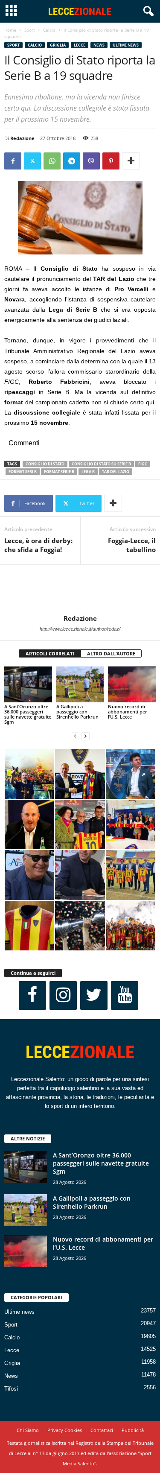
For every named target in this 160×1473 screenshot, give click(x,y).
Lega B (88, 471)
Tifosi (11, 1388)
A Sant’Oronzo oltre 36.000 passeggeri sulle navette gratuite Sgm (27, 714)
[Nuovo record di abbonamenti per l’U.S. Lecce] (132, 684)
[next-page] (85, 736)
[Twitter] (32, 161)
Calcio (49, 30)
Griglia (58, 45)
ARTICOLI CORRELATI (50, 653)
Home (10, 30)
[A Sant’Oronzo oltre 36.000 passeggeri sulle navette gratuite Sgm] (28, 684)
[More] (131, 161)
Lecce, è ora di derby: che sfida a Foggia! (38, 545)
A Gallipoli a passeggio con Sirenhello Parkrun (77, 711)
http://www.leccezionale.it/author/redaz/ (80, 628)
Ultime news (126, 45)
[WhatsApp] (52, 161)
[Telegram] (71, 161)
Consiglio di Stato (45, 464)
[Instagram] (63, 995)
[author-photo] (80, 589)
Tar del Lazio (115, 471)
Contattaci (101, 1430)
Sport (29, 30)
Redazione (22, 138)
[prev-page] (75, 736)
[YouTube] (124, 995)
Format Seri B (23, 471)
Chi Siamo (28, 1430)
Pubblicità (133, 1430)
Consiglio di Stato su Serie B (101, 464)
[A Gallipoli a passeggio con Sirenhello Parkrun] (80, 684)
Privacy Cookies (64, 1430)
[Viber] (91, 161)
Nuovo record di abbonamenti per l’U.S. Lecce (127, 711)
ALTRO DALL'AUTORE (111, 653)
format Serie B (59, 471)
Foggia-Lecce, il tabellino (132, 545)
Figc (142, 464)
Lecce (79, 45)
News (99, 45)
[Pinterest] (110, 161)
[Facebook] (12, 161)
